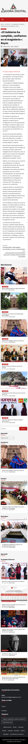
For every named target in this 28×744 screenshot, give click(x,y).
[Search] (25, 19)
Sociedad (10, 730)
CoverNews (10, 741)
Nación (3, 625)
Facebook (4, 710)
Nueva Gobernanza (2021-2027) (8, 577)
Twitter (4, 706)
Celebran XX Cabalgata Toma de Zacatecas (13, 340)
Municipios (4, 541)
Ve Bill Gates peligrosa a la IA (9, 654)
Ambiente (16, 730)
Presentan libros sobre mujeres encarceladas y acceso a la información (14, 247)
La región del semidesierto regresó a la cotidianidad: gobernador (12, 545)
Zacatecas (3, 29)
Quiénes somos (7, 727)
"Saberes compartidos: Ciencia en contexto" (14, 719)
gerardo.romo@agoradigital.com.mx (11, 697)
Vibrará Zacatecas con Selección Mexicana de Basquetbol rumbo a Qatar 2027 (13, 677)
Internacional (5, 650)
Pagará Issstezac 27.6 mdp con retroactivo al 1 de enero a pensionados (14, 605)
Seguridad (5, 734)
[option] (14, 460)
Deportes (4, 673)
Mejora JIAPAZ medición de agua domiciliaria (13, 288)
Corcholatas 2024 (7, 722)
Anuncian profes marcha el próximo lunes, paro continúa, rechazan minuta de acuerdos (14, 253)
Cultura (23, 730)
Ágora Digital (14, 46)
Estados (4, 503)
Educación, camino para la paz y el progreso (13, 581)
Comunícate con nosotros (17, 734)
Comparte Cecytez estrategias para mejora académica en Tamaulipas (13, 507)
